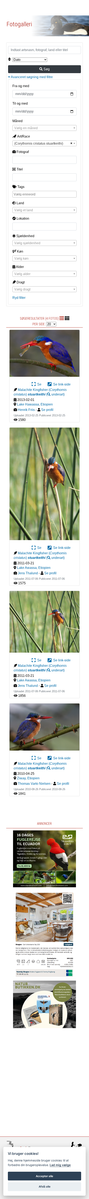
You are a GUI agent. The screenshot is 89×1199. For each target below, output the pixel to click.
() (46, 394)
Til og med (20, 103)
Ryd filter (18, 297)
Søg (46, 69)
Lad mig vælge (60, 1165)
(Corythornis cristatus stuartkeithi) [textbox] (38, 143)
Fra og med (20, 86)
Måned (17, 121)
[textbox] (44, 128)
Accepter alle (44, 1176)
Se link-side (61, 384)
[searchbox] (45, 194)
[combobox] (44, 128)
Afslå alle (45, 1186)
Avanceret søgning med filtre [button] (31, 77)
